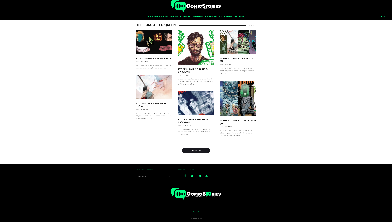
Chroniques (197, 17)
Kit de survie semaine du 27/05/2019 (193, 70)
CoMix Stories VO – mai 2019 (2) (236, 59)
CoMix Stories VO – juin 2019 (153, 58)
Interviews (185, 17)
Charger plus (196, 150)
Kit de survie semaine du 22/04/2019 (152, 104)
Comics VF (163, 17)
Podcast (174, 17)
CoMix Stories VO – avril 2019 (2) (238, 122)
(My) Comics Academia (234, 17)
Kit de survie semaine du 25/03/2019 (193, 120)
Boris (137, 61)
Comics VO (153, 17)
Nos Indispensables (214, 17)
